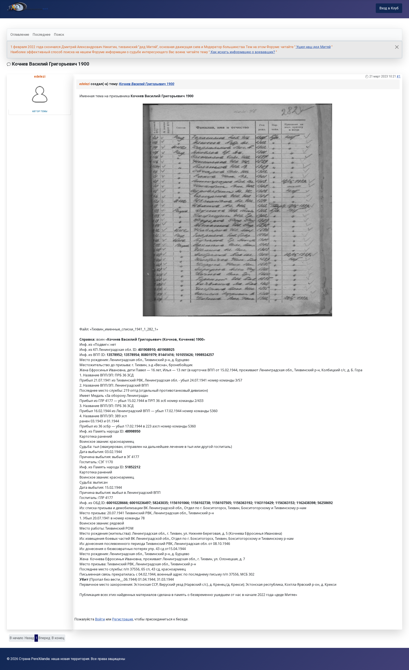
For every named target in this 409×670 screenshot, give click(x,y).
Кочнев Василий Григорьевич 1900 (146, 84)
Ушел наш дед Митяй (313, 47)
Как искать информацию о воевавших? (242, 52)
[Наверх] (401, 662)
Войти (100, 619)
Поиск (59, 35)
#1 (398, 76)
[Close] (397, 47)
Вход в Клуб (389, 8)
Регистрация (122, 619)
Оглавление (19, 35)
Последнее (41, 35)
